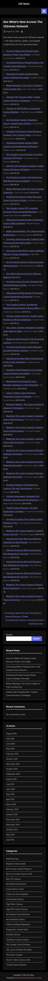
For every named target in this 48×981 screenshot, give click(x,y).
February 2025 (12, 809)
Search (9, 635)
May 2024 (10, 835)
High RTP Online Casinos (17, 909)
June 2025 (10, 789)
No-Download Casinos (15, 919)
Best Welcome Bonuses (16, 884)
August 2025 (11, 779)
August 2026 (11, 733)
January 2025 (12, 814)
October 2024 (12, 829)
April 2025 (10, 799)
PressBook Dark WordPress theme (29, 978)
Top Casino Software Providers (19, 950)
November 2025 (13, 764)
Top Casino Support (14, 955)
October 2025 (12, 769)
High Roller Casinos (14, 904)
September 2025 (13, 774)
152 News (24, 3)
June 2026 (10, 744)
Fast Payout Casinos (15, 899)
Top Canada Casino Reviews (18, 944)
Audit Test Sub (12, 859)
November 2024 (13, 824)
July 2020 (10, 840)
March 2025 (11, 804)
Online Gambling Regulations (18, 924)
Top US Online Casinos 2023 (18, 960)
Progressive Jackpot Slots (17, 929)
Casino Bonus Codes (15, 889)
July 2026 (10, 739)
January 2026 (12, 759)
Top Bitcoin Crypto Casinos (17, 940)
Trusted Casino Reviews (16, 965)
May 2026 (10, 749)
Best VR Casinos (13, 879)
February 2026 (12, 754)
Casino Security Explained (17, 894)
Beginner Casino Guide (15, 864)
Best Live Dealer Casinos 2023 (19, 874)
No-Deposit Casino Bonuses (18, 914)
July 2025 (10, 784)
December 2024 (13, 819)
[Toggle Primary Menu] (44, 11)
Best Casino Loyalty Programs (19, 869)
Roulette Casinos (13, 934)
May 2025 (10, 794)
